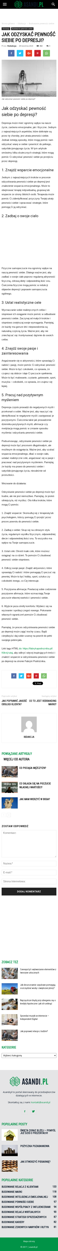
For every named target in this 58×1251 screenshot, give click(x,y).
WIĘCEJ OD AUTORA (16, 759)
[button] (53, 4)
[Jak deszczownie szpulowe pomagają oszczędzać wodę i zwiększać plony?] (10, 988)
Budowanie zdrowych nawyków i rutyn (25, 1227)
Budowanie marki (12, 1191)
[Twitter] (33, 1111)
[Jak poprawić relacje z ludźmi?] (10, 1035)
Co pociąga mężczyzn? (32, 767)
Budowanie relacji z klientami (20, 1186)
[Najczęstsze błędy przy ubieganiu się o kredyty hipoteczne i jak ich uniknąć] (10, 1004)
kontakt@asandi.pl (40, 1102)
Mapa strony (29, 1241)
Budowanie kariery (13, 1222)
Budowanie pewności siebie (22, 29)
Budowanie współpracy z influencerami (26, 1207)
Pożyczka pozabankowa (34, 1146)
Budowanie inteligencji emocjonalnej (25, 1196)
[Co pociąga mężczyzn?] (10, 771)
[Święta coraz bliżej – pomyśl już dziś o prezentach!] (10, 1135)
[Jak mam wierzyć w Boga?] (10, 803)
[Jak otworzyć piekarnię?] (10, 1166)
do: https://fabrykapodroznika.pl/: (36, 648)
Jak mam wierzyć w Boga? (34, 799)
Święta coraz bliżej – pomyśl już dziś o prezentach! (38, 1132)
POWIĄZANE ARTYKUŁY (17, 754)
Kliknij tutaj (7, 652)
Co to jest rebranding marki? (42, 702)
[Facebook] (24, 1111)
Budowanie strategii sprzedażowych (24, 1217)
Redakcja (11, 46)
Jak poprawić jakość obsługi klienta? (14, 702)
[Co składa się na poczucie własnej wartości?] (10, 787)
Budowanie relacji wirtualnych (21, 1212)
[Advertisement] (29, 14)
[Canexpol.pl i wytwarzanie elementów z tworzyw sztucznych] (10, 973)
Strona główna (8, 23)
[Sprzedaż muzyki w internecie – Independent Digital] (10, 1019)
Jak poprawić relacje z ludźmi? (34, 1031)
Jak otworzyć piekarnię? (35, 1161)
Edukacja (6, 29)
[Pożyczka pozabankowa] (10, 1150)
